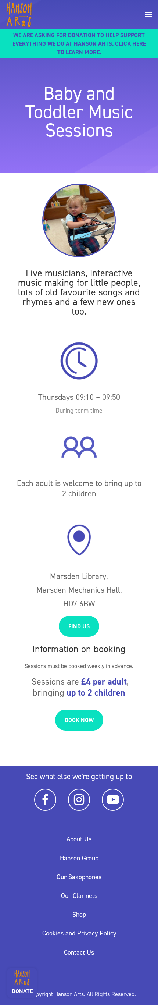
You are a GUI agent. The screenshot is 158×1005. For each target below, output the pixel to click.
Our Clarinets (79, 895)
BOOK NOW (79, 720)
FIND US (79, 626)
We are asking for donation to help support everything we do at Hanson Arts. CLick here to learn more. (79, 43)
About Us (79, 839)
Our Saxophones (79, 877)
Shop (79, 914)
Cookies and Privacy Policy (79, 933)
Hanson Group (79, 858)
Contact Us (79, 952)
